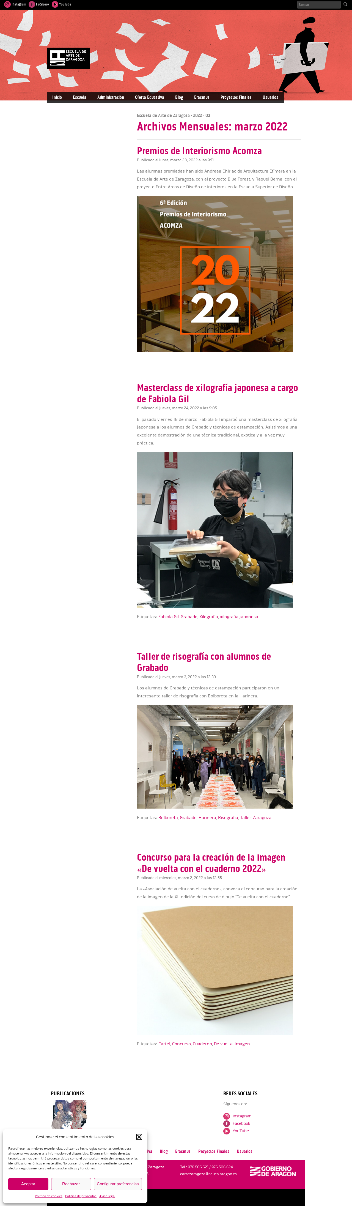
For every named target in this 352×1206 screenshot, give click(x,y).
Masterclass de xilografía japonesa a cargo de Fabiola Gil (217, 393)
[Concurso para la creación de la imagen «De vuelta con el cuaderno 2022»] (219, 1034)
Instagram (18, 4)
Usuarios (270, 97)
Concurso (181, 1044)
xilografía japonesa (239, 617)
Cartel (164, 1044)
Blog (179, 97)
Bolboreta (168, 817)
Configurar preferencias (118, 1184)
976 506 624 (222, 1167)
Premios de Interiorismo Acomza (199, 151)
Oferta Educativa (149, 97)
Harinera (207, 817)
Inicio (57, 97)
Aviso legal (107, 1196)
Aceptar (28, 1184)
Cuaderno (202, 1044)
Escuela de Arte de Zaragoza (163, 115)
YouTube (64, 4)
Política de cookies (48, 1196)
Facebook (42, 4)
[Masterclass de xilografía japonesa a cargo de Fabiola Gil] (219, 606)
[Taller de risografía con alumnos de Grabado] (219, 807)
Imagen (242, 1044)
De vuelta (223, 1044)
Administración (110, 97)
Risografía (228, 817)
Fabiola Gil (168, 617)
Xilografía (208, 617)
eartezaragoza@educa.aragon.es (208, 1174)
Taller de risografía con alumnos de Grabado (204, 662)
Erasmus (202, 97)
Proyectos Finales (236, 97)
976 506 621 (198, 1167)
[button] (139, 1137)
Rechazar (71, 1184)
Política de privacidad (81, 1196)
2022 (197, 115)
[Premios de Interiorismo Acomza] (219, 350)
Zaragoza (262, 817)
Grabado (189, 617)
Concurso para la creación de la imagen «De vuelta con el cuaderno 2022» (211, 863)
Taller (245, 817)
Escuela (79, 97)
